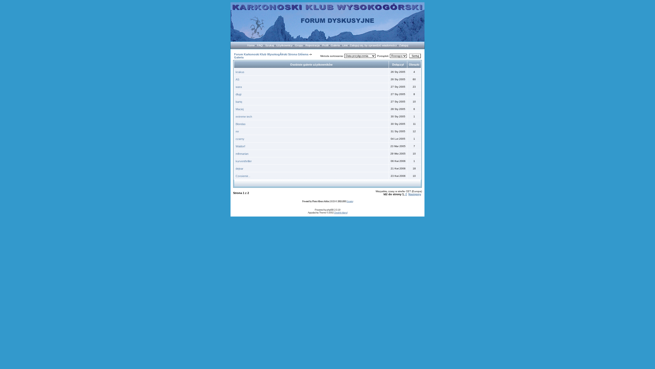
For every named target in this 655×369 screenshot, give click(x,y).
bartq (239, 101)
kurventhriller (244, 161)
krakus (240, 72)
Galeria (239, 57)
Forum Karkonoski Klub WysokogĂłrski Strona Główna (271, 54)
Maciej (240, 109)
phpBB (330, 209)
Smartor (350, 201)
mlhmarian (242, 153)
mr (237, 131)
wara (239, 86)
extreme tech (244, 116)
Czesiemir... (243, 176)
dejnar (239, 168)
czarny (240, 138)
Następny (414, 194)
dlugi (238, 94)
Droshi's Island (340, 212)
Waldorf (240, 146)
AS (237, 79)
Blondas (241, 124)
